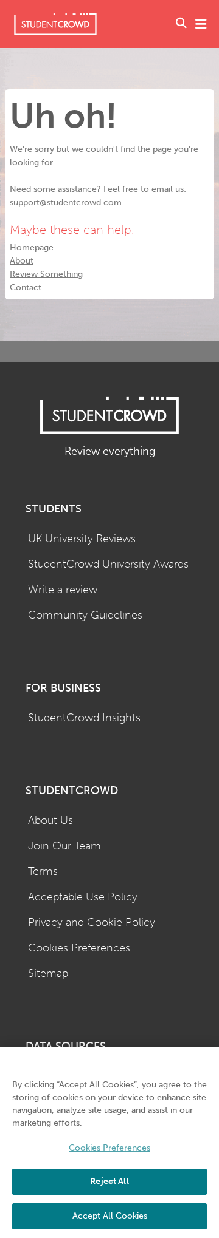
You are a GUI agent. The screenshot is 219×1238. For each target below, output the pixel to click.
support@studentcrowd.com (66, 202)
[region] (109, 1142)
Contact (25, 287)
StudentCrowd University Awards (108, 564)
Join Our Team (64, 846)
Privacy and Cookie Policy (91, 922)
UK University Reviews (82, 538)
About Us (50, 820)
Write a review (62, 589)
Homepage (32, 247)
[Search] (181, 24)
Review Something (46, 274)
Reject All (109, 1181)
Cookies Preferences (79, 948)
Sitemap (48, 973)
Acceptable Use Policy (82, 897)
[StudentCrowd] (55, 24)
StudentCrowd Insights (84, 718)
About (21, 261)
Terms (43, 871)
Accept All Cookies (109, 1216)
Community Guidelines (85, 615)
